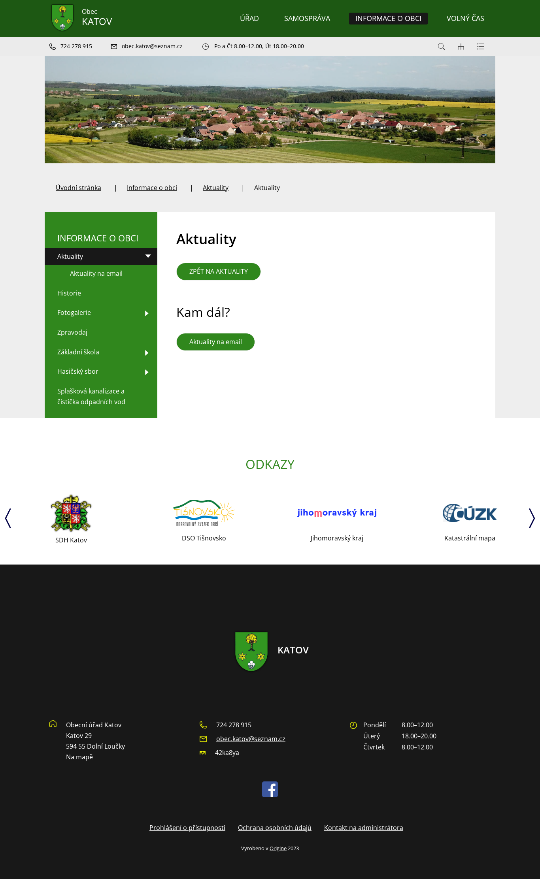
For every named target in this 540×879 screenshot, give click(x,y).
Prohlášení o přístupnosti (187, 827)
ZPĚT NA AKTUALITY (218, 271)
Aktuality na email (215, 341)
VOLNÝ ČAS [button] (465, 18)
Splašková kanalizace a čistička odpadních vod (91, 396)
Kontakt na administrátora (363, 827)
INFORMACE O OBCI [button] (388, 18)
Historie (69, 293)
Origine (278, 848)
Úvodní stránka (78, 187)
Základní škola (78, 352)
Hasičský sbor (77, 371)
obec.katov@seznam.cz (250, 738)
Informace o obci (152, 187)
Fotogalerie (74, 312)
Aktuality (215, 187)
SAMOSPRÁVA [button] (307, 18)
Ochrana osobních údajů (275, 827)
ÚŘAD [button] (249, 18)
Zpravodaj (72, 332)
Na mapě (79, 757)
